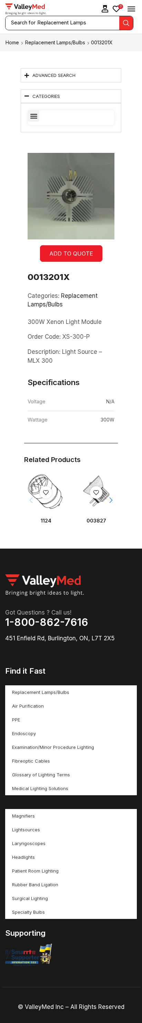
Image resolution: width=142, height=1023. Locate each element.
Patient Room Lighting (35, 871)
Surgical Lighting (30, 898)
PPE (16, 719)
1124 (46, 521)
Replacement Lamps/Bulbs (55, 42)
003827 (96, 521)
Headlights (23, 857)
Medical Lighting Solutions (40, 788)
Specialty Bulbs (28, 912)
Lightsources (26, 829)
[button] (105, 9)
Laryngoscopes (28, 843)
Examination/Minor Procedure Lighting (53, 747)
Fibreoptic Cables (31, 761)
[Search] (126, 23)
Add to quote (71, 253)
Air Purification (28, 706)
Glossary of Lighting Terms (41, 774)
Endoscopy (24, 733)
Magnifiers (23, 816)
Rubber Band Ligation (35, 884)
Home (12, 42)
